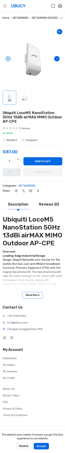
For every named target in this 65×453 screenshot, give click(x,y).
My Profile (9, 378)
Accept (41, 446)
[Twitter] (23, 191)
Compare (31, 140)
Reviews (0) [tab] (49, 204)
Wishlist (11, 140)
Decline (23, 446)
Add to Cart (43, 161)
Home (6, 17)
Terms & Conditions (15, 415)
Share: (6, 190)
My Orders (9, 365)
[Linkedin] (30, 191)
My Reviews (10, 371)
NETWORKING (20, 17)
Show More (32, 295)
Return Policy (11, 395)
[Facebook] (16, 191)
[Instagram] (11, 337)
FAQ (5, 402)
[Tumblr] (38, 191)
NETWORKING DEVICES (45, 17)
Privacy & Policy (12, 408)
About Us (9, 388)
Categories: (10, 185)
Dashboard (9, 358)
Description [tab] (18, 204)
